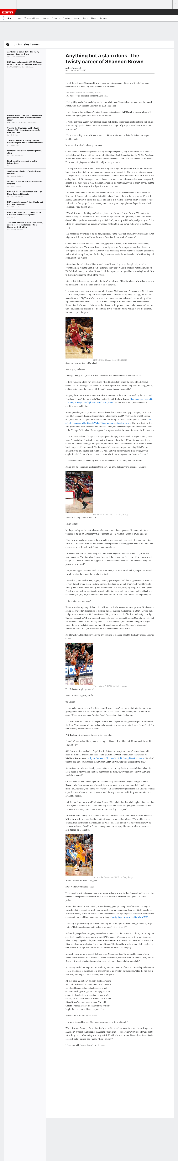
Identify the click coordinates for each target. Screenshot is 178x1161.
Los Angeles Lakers (26, 44)
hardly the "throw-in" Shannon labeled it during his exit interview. (116, 758)
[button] (169, 12)
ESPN (7, 12)
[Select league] (8, 4)
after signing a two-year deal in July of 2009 (129, 917)
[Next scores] (175, 4)
